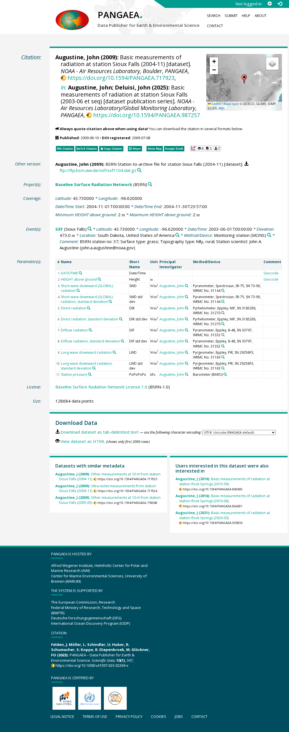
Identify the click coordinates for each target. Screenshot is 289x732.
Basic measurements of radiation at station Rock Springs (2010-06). (223, 498)
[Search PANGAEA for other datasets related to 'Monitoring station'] (269, 235)
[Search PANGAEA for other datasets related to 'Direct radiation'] (88, 308)
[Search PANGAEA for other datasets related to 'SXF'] (89, 229)
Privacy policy (129, 716)
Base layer (231, 103)
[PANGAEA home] (72, 14)
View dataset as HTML (82, 441)
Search (213, 15)
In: (64, 87)
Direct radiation (73, 308)
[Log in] (280, 3)
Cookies (158, 716)
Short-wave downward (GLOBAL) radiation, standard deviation (87, 299)
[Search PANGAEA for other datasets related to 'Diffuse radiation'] (90, 330)
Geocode (271, 273)
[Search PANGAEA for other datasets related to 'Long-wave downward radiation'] (114, 352)
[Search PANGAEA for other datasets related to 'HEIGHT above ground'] (99, 279)
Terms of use (95, 716)
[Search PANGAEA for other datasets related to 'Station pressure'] (89, 374)
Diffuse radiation (74, 330)
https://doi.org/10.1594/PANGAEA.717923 (120, 78)
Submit (231, 15)
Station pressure (74, 374)
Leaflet (216, 103)
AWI (221, 108)
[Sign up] (269, 3)
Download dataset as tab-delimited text (99, 432)
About (260, 15)
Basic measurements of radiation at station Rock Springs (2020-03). (223, 515)
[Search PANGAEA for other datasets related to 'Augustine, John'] (186, 285)
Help (246, 15)
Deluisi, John (132, 87)
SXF (59, 229)
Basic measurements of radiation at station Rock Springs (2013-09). (223, 481)
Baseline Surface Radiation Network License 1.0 (101, 387)
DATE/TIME (69, 273)
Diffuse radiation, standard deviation (90, 341)
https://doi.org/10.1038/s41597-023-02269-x (92, 665)
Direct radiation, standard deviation (89, 319)
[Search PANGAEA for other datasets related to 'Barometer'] (225, 374)
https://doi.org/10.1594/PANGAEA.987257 (146, 115)
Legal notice (62, 716)
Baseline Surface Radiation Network (93, 184)
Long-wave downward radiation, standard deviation (87, 366)
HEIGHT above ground (79, 279)
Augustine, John (77, 57)
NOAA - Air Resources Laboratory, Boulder (111, 71)
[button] (244, 79)
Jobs (179, 716)
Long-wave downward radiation (86, 352)
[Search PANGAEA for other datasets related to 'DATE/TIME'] (80, 273)
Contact (215, 25)
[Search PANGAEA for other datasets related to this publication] (139, 170)
